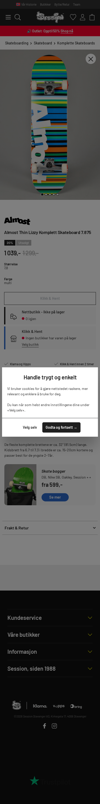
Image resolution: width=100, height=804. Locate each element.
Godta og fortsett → (61, 427)
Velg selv (30, 427)
